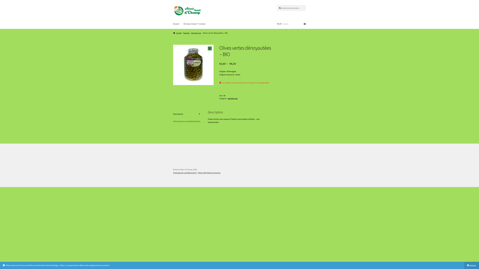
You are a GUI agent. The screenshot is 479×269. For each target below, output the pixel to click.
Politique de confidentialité (185, 172)
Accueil (176, 24)
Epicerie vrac (196, 33)
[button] (210, 48)
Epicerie (186, 33)
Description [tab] (178, 114)
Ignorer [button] (473, 265)
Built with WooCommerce (209, 172)
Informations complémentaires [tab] (186, 121)
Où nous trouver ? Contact (194, 24)
